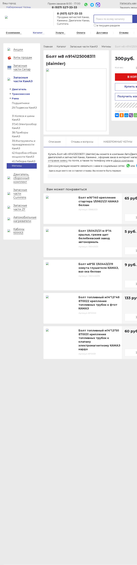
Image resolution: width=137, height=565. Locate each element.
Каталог (61, 46)
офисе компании (123, 160)
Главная (48, 46)
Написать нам (128, 3)
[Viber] (131, 115)
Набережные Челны (18, 7)
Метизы (106, 46)
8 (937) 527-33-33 (64, 7)
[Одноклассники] (122, 115)
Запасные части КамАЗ (84, 46)
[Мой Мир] (126, 115)
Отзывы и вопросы (82, 141)
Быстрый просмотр (63, 219)
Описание (55, 141)
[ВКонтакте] (117, 115)
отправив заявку (58, 160)
